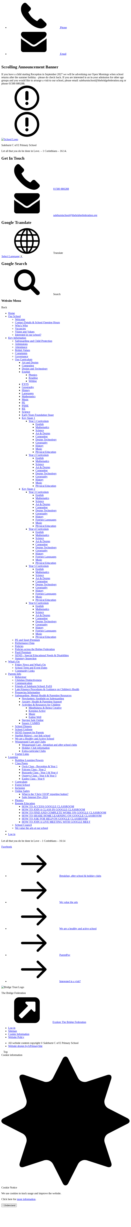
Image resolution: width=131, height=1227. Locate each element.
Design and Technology (35, 368)
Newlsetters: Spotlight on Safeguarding (43, 698)
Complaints (21, 353)
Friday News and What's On (30, 664)
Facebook (6, 846)
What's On (14, 661)
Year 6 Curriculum (39, 603)
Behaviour (20, 677)
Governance (21, 356)
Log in (11, 834)
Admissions (21, 344)
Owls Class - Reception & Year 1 (39, 766)
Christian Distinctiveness (28, 680)
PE (23, 402)
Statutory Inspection (26, 658)
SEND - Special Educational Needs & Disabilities (42, 655)
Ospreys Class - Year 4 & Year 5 (39, 775)
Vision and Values (24, 331)
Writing (33, 381)
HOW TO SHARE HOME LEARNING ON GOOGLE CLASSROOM (61, 815)
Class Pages (21, 763)
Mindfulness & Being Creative (45, 707)
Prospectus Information (27, 692)
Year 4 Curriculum (39, 529)
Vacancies (20, 328)
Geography (28, 387)
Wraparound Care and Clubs (30, 741)
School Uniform (23, 729)
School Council (23, 824)
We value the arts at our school (31, 828)
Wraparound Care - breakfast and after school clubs (49, 744)
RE (23, 408)
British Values (22, 350)
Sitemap (12, 1031)
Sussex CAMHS (31, 723)
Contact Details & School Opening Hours (37, 322)
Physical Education (45, 451)
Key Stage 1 (28, 418)
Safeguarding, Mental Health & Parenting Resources (43, 695)
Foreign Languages (45, 519)
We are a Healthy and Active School (34, 738)
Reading (33, 377)
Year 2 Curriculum (39, 455)
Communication (23, 683)
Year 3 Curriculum (39, 492)
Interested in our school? (28, 334)
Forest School (22, 784)
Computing (28, 365)
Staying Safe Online (32, 720)
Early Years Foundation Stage (38, 414)
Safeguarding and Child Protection (33, 340)
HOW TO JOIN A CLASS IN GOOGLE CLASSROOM (53, 809)
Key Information (17, 337)
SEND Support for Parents (29, 732)
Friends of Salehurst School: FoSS (33, 686)
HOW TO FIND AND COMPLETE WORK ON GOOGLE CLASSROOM (64, 812)
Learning (13, 757)
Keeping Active (37, 710)
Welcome (20, 319)
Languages (28, 393)
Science (26, 411)
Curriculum (21, 781)
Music (25, 399)
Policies (19, 646)
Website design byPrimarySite (25, 1046)
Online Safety (22, 791)
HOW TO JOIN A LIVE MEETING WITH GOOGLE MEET (56, 821)
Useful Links (22, 754)
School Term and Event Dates (31, 667)
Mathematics (28, 396)
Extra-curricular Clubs (34, 750)
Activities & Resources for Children (41, 704)
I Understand (9, 1205)
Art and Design (30, 362)
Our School (14, 316)
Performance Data (24, 643)
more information (26, 1199)
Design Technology (46, 439)
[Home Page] (9, 139)
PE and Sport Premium (27, 640)
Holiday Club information (36, 747)
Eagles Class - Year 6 (33, 778)
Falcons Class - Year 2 (34, 769)
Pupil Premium (23, 652)
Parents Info (14, 673)
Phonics (33, 374)
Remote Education (25, 803)
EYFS (25, 384)
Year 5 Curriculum (39, 566)
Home (11, 313)
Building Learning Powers (29, 760)
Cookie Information (18, 1034)
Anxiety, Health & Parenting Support (42, 701)
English (26, 371)
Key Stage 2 (28, 488)
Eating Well (35, 717)
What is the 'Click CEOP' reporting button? (45, 794)
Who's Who (21, 325)
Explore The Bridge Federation (69, 1022)
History (26, 390)
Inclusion (20, 787)
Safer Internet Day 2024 (35, 797)
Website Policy (16, 1037)
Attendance (21, 347)
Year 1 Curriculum (39, 421)
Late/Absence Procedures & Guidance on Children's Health (47, 689)
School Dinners (23, 726)
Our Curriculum (23, 359)
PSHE (25, 405)
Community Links (25, 670)
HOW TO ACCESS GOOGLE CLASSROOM (48, 806)
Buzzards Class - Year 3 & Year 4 (40, 772)
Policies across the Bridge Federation (35, 649)
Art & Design (42, 433)
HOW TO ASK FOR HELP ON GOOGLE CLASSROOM (55, 818)
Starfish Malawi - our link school (32, 735)
